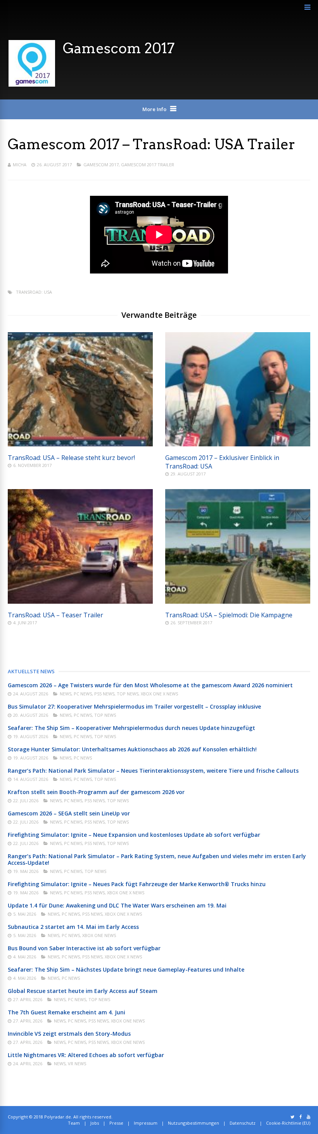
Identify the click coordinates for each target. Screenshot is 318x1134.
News (65, 694)
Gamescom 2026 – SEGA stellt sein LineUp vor (69, 813)
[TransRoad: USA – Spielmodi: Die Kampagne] (237, 601)
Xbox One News (99, 935)
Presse (116, 1123)
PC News (83, 694)
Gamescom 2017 (101, 164)
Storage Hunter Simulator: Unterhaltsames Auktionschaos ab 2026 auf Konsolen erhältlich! (132, 749)
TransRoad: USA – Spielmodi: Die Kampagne (228, 615)
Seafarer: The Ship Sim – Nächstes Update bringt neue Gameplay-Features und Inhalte (126, 969)
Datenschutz (243, 1123)
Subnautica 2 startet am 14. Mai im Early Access (73, 926)
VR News (77, 1063)
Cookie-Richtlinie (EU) (288, 1123)
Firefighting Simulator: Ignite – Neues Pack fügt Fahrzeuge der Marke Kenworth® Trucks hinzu (137, 884)
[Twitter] (292, 1117)
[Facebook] (300, 1117)
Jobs (94, 1123)
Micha (19, 164)
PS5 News (104, 694)
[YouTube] (308, 1117)
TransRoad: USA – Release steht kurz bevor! (71, 457)
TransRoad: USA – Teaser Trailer (55, 615)
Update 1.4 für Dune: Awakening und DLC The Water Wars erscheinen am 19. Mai (117, 905)
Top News (127, 694)
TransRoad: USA (34, 292)
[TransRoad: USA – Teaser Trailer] (80, 601)
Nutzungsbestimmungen (193, 1123)
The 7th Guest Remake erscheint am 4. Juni (66, 1012)
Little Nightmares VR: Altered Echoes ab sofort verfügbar (86, 1055)
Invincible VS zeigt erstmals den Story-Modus (69, 1033)
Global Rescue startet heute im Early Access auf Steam (82, 991)
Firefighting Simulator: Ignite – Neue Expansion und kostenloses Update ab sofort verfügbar (134, 834)
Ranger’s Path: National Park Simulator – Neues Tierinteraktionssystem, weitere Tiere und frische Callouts (153, 770)
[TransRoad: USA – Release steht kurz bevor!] (80, 444)
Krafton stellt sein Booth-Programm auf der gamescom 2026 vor (96, 792)
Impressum (145, 1123)
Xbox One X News (159, 694)
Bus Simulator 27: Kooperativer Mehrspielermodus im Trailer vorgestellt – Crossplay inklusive (134, 706)
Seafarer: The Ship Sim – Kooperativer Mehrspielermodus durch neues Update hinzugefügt (131, 728)
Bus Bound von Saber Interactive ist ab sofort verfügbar (84, 948)
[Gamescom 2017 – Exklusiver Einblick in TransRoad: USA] (237, 444)
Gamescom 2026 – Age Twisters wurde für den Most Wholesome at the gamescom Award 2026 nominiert (150, 685)
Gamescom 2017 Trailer (147, 164)
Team (74, 1123)
